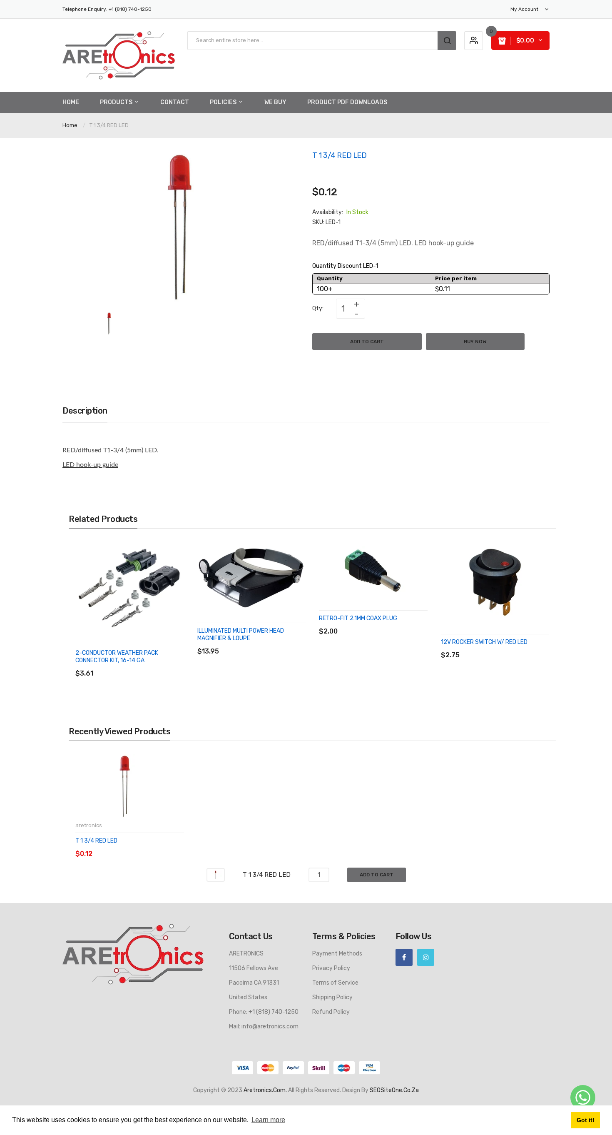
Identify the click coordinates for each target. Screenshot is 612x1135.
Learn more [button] (268, 1119)
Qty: (317, 308)
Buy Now (475, 341)
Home (69, 125)
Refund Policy (331, 1011)
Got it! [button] (586, 1120)
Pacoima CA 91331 (254, 982)
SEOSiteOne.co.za (394, 1090)
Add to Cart (367, 341)
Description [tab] (84, 411)
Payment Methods (337, 953)
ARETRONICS (246, 953)
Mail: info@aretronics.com (264, 1026)
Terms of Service (335, 982)
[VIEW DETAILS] (135, 665)
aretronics (88, 825)
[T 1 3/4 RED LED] (109, 323)
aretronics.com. (265, 1090)
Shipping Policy (332, 997)
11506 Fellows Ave (253, 968)
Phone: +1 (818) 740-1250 (264, 1011)
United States (248, 997)
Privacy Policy (331, 968)
